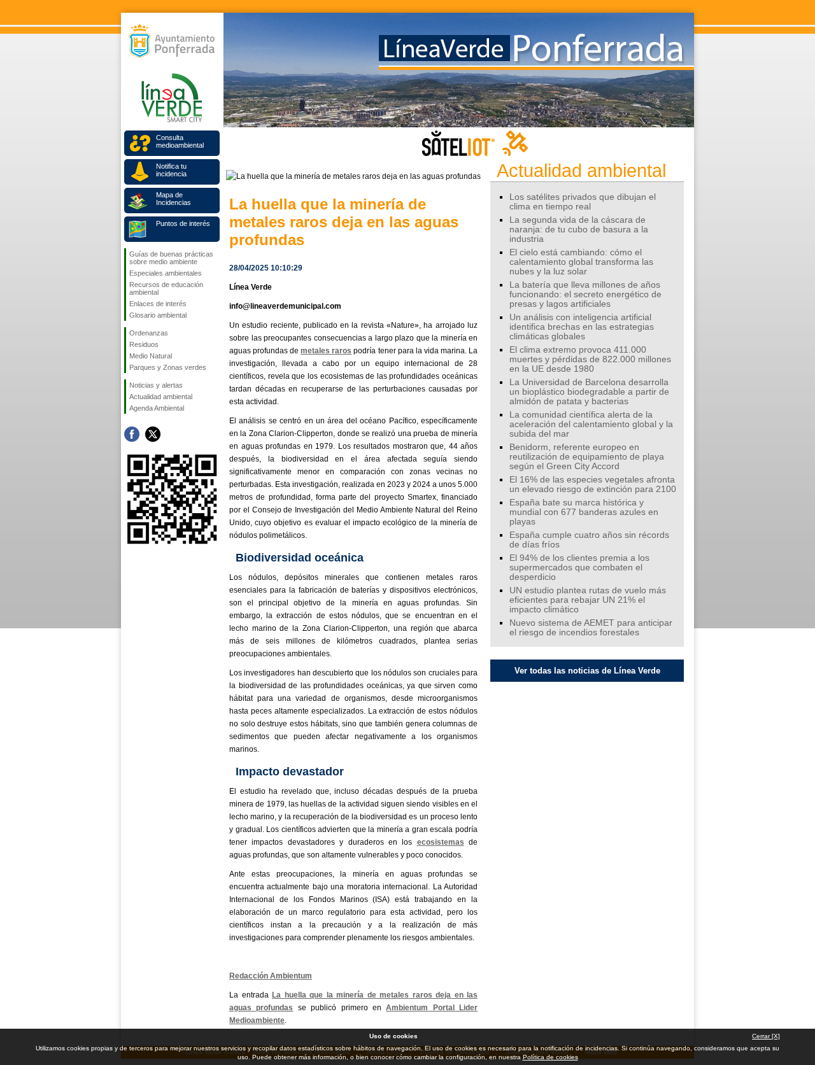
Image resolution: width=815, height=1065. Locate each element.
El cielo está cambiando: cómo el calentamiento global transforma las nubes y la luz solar (581, 262)
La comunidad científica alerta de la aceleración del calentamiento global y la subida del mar (591, 424)
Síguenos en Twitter (152, 434)
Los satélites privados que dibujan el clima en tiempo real (582, 201)
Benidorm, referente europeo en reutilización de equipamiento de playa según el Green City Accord (586, 456)
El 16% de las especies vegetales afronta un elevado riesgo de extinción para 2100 (592, 484)
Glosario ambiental (158, 315)
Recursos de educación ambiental (166, 288)
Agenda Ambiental (156, 408)
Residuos (144, 344)
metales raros (326, 350)
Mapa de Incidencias (173, 198)
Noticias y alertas (156, 385)
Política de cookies (550, 1057)
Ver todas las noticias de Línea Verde (587, 670)
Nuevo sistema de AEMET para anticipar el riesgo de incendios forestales (590, 627)
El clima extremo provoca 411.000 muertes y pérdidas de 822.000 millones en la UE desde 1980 (590, 359)
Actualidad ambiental (160, 396)
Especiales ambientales (165, 273)
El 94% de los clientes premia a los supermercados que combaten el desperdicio (579, 567)
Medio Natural (150, 356)
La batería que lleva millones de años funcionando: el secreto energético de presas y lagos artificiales (585, 294)
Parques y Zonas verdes (167, 367)
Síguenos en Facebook (131, 434)
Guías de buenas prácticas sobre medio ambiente (171, 257)
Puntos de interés (183, 223)
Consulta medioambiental (180, 141)
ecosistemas (440, 842)
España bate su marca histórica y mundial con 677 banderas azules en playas (583, 512)
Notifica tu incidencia (171, 170)
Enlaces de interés (158, 303)
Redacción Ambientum (270, 975)
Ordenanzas (148, 333)
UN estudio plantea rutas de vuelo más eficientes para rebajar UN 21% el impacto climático (587, 600)
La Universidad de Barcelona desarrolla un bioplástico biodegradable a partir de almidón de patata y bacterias (589, 391)
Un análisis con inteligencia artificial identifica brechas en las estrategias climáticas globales (581, 327)
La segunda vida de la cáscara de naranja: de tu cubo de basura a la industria (578, 229)
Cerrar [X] (766, 1036)
